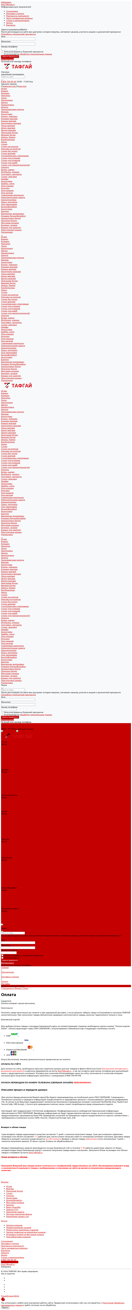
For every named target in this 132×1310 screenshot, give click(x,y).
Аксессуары (6, 114)
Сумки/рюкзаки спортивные (15, 156)
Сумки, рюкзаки (9, 176)
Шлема (4, 107)
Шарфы (4, 179)
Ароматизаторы (8, 200)
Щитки (4, 102)
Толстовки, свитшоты (11, 174)
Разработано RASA (10, 1296)
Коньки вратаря (8, 121)
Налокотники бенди (11, 218)
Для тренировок (9, 204)
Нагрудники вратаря (11, 123)
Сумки (4, 292)
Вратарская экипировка (12, 213)
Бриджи (5, 211)
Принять (5, 1308)
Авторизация (7, 59)
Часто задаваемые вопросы (19, 18)
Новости (5, 1253)
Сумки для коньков (10, 160)
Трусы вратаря (8, 125)
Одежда (5, 315)
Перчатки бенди (9, 220)
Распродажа (7, 380)
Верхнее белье (8, 135)
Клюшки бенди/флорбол (13, 216)
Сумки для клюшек (10, 158)
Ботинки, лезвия (9, 225)
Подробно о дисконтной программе (18, 34)
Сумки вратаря (8, 153)
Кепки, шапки (7, 169)
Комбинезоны (8, 139)
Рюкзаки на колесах (11, 149)
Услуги (9, 23)
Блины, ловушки (9, 116)
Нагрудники (7, 100)
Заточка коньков (14, 1225)
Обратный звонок (9, 1262)
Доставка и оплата (15, 13)
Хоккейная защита (15, 1212)
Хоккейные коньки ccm (17, 1216)
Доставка (5, 984)
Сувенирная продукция (12, 195)
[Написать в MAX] (21, 86)
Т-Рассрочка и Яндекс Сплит (14, 988)
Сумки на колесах (9, 146)
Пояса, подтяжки (9, 202)
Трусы (4, 98)
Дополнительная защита (13, 197)
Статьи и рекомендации (17, 20)
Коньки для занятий (11, 227)
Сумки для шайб (9, 162)
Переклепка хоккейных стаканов (22, 1230)
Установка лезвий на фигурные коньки (25, 1234)
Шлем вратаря (8, 128)
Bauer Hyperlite (13, 1207)
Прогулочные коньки (11, 230)
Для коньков (7, 190)
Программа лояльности (17, 16)
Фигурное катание (10, 371)
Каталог (5, 1182)
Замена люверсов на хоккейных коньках (26, 1232)
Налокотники (7, 105)
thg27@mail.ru (8, 4)
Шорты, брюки (8, 137)
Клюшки (5, 93)
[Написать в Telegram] (8, 86)
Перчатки (5, 95)
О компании (12, 11)
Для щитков (7, 193)
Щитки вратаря (8, 130)
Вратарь (5, 260)
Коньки (4, 91)
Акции (4, 1255)
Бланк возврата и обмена (14, 1157)
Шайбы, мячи (7, 183)
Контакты (10, 25)
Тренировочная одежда (12, 109)
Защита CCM (12, 1209)
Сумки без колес (9, 151)
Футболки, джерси (10, 172)
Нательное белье (9, 281)
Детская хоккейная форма (19, 1214)
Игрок (4, 237)
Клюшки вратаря (9, 118)
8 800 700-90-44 (9, 81)
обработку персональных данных (36, 54)
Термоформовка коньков (18, 1237)
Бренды (10, 1205)
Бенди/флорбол (9, 355)
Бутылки (5, 188)
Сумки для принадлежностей (15, 165)
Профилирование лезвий (18, 1227)
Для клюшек (7, 186)
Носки (4, 142)
